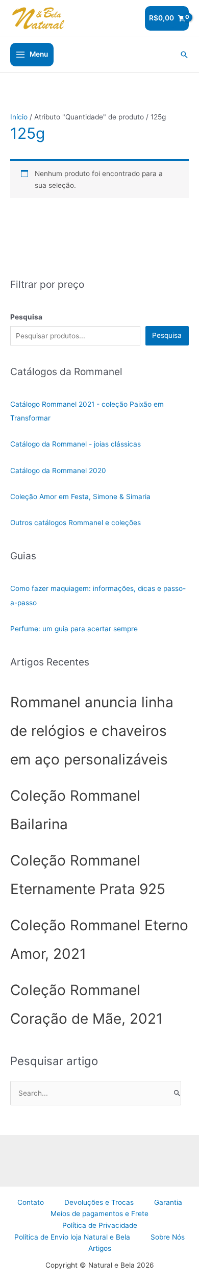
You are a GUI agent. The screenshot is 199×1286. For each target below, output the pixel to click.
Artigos (99, 1248)
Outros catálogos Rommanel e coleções (75, 522)
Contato (30, 1202)
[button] (184, 54)
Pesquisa (167, 335)
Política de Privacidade (99, 1225)
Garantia (168, 1202)
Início (19, 117)
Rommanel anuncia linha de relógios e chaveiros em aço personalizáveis (91, 731)
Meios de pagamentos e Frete (99, 1213)
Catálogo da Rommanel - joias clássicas (75, 444)
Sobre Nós (168, 1237)
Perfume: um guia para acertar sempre (74, 629)
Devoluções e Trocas (99, 1202)
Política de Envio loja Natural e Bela (72, 1237)
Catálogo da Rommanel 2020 (58, 470)
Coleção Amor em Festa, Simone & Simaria (80, 496)
